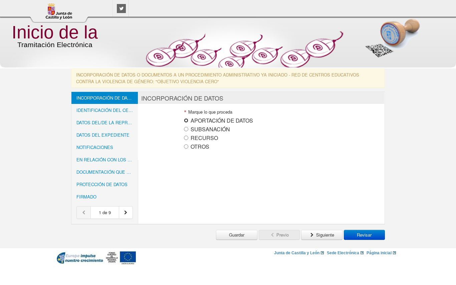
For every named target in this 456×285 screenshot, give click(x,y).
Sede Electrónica (343, 253)
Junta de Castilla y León (296, 253)
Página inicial (379, 253)
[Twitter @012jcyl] (121, 11)
